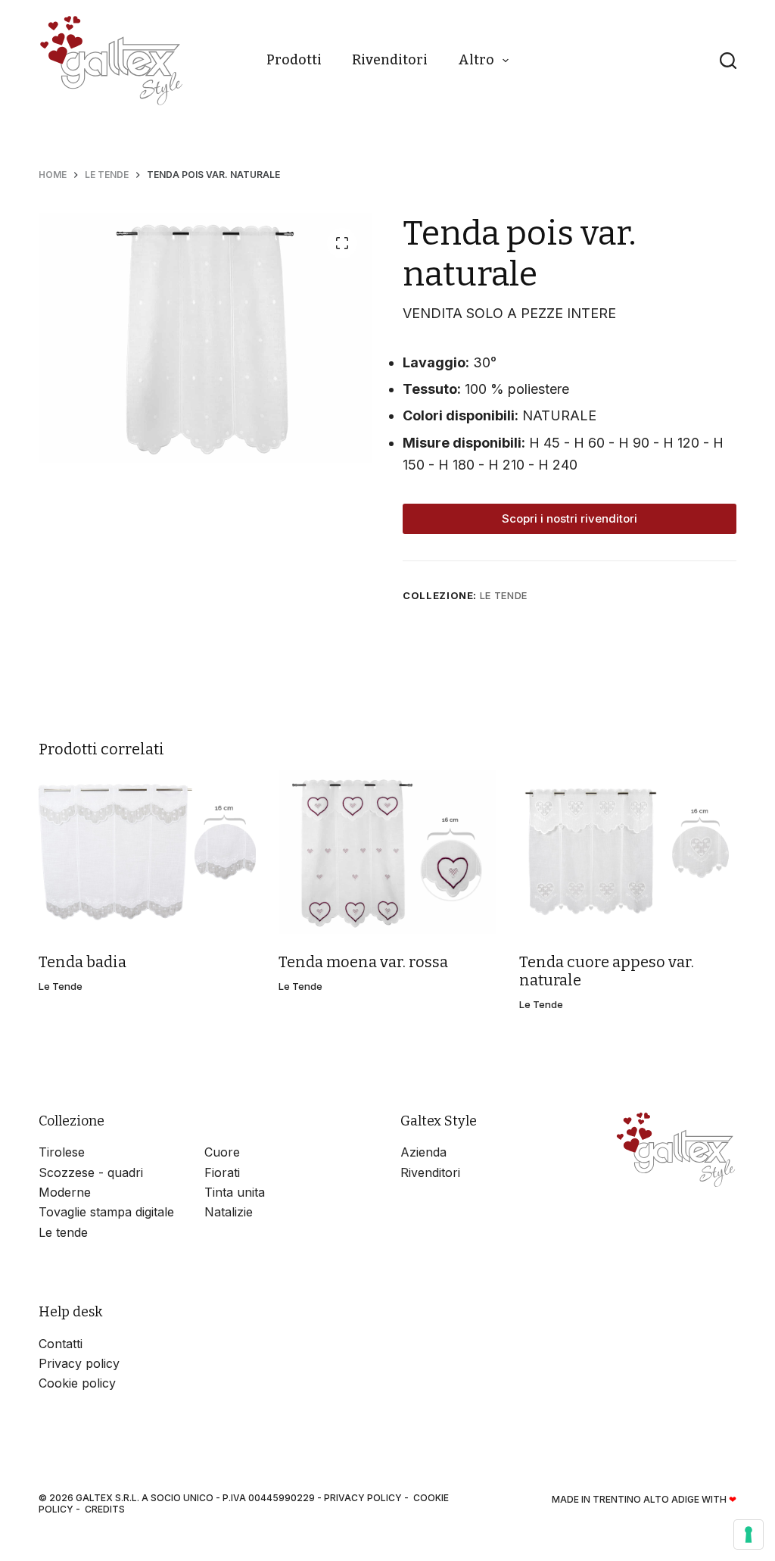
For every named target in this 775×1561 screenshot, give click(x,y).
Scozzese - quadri (91, 1172)
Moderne (65, 1192)
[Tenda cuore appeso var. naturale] (627, 851)
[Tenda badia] (147, 851)
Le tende (504, 595)
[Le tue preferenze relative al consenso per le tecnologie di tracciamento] (748, 1534)
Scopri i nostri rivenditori (569, 518)
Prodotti (294, 60)
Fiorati (222, 1172)
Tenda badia (82, 962)
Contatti (60, 1343)
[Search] (728, 60)
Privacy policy (79, 1363)
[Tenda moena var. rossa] (387, 851)
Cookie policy (77, 1383)
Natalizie (228, 1211)
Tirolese (62, 1152)
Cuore (222, 1152)
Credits (105, 1509)
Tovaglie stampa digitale (106, 1211)
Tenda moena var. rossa (363, 962)
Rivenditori (390, 60)
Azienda (423, 1152)
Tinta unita (234, 1192)
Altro (476, 60)
